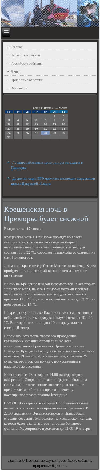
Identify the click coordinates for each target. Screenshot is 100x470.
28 (45, 132)
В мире (16, 71)
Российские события (26, 63)
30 (63, 132)
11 (18, 124)
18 (18, 128)
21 (45, 128)
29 (54, 132)
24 (9, 132)
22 (54, 128)
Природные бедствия (27, 79)
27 (36, 132)
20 (36, 128)
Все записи (19, 88)
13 (36, 124)
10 (9, 124)
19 (27, 128)
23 (63, 128)
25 (18, 132)
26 (27, 132)
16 (63, 124)
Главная (16, 46)
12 (27, 124)
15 (54, 124)
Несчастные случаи (25, 55)
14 (45, 124)
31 (9, 137)
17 (9, 128)
